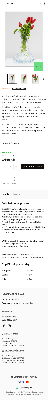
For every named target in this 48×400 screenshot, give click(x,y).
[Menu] (2, 3)
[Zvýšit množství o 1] (16, 166)
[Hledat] (41, 3)
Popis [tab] (6, 194)
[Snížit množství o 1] (4, 166)
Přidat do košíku (34, 166)
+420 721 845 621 (9, 320)
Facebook (4, 326)
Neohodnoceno (19, 89)
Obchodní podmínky (11, 299)
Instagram (9, 326)
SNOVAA (29, 270)
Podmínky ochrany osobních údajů (17, 303)
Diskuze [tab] (16, 194)
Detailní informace (10, 143)
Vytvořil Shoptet (25, 388)
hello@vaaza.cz (9, 316)
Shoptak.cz (37, 394)
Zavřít (40, 186)
